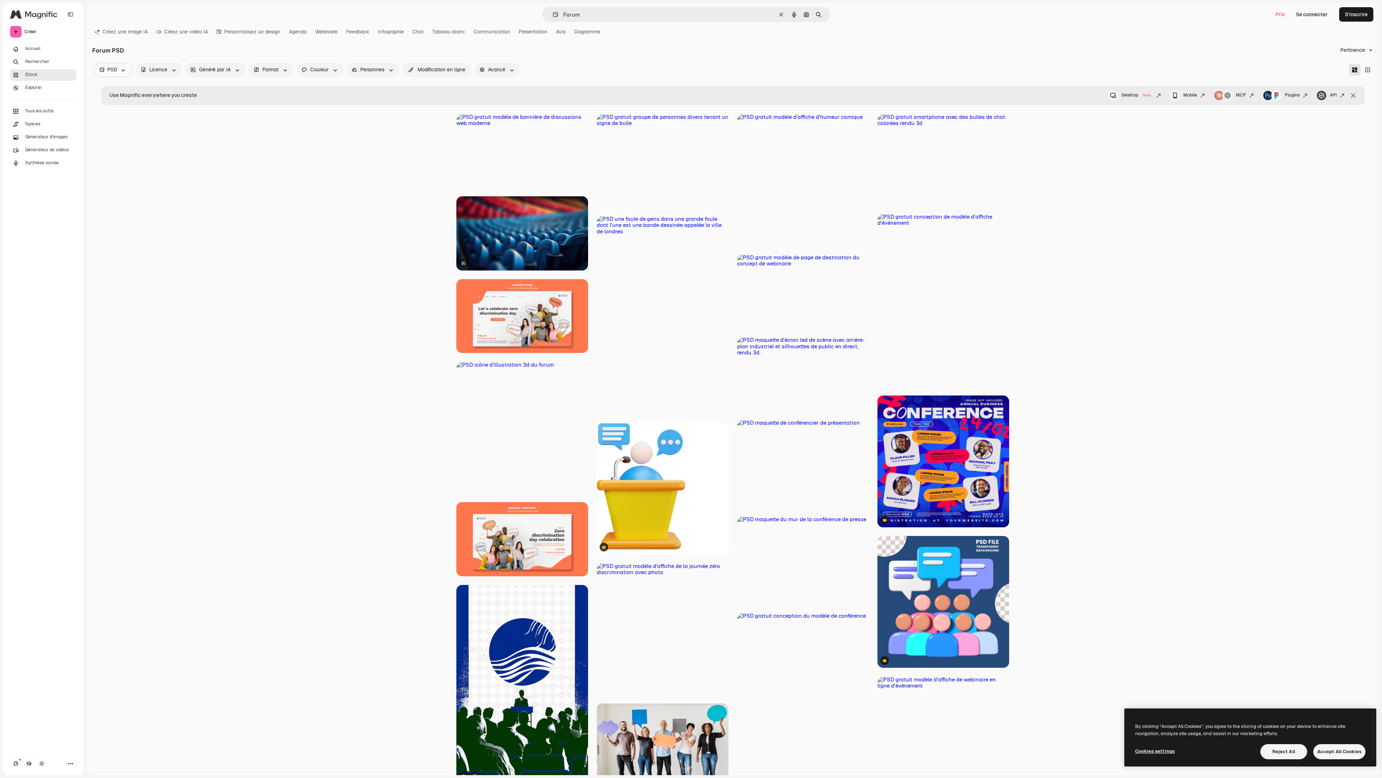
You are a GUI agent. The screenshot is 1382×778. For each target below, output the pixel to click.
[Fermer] (1353, 95)
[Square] (1367, 70)
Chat (418, 31)
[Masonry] (1354, 70)
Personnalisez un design (252, 31)
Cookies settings (1155, 751)
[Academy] (29, 763)
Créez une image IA (125, 31)
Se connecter (1312, 14)
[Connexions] (16, 763)
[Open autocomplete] (553, 14)
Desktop (1136, 95)
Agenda (298, 31)
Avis (560, 31)
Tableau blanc (448, 31)
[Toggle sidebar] (70, 14)
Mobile (1190, 95)
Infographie (391, 31)
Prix (1280, 14)
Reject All (1283, 751)
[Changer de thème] (42, 763)
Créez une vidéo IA (186, 31)
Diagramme (587, 31)
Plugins (1292, 95)
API (1333, 95)
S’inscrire (1356, 14)
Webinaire (326, 31)
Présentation (533, 31)
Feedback (357, 31)
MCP (1241, 95)
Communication (492, 31)
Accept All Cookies (1339, 751)
